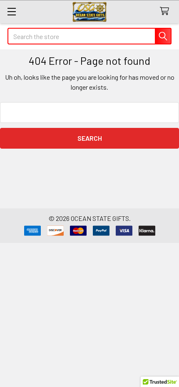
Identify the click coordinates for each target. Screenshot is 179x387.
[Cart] (166, 11)
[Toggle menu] (11, 11)
